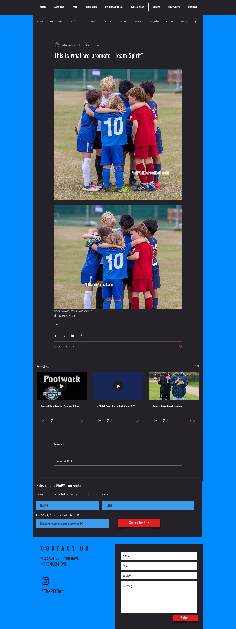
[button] (194, 21)
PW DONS (73, 21)
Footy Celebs (154, 21)
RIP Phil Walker (56, 21)
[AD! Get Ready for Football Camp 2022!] (118, 386)
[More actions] (180, 45)
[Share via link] (81, 335)
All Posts (40, 21)
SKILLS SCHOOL (90, 21)
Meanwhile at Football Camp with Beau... (61, 406)
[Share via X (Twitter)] (64, 335)
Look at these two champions (167, 406)
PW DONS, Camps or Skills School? (57, 515)
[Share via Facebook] (55, 335)
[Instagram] (45, 581)
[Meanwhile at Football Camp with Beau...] (62, 386)
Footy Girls (138, 21)
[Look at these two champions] (174, 386)
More (182, 21)
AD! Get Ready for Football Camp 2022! (116, 406)
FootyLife (169, 21)
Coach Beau (123, 21)
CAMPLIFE (108, 21)
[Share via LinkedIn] (72, 335)
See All (196, 366)
